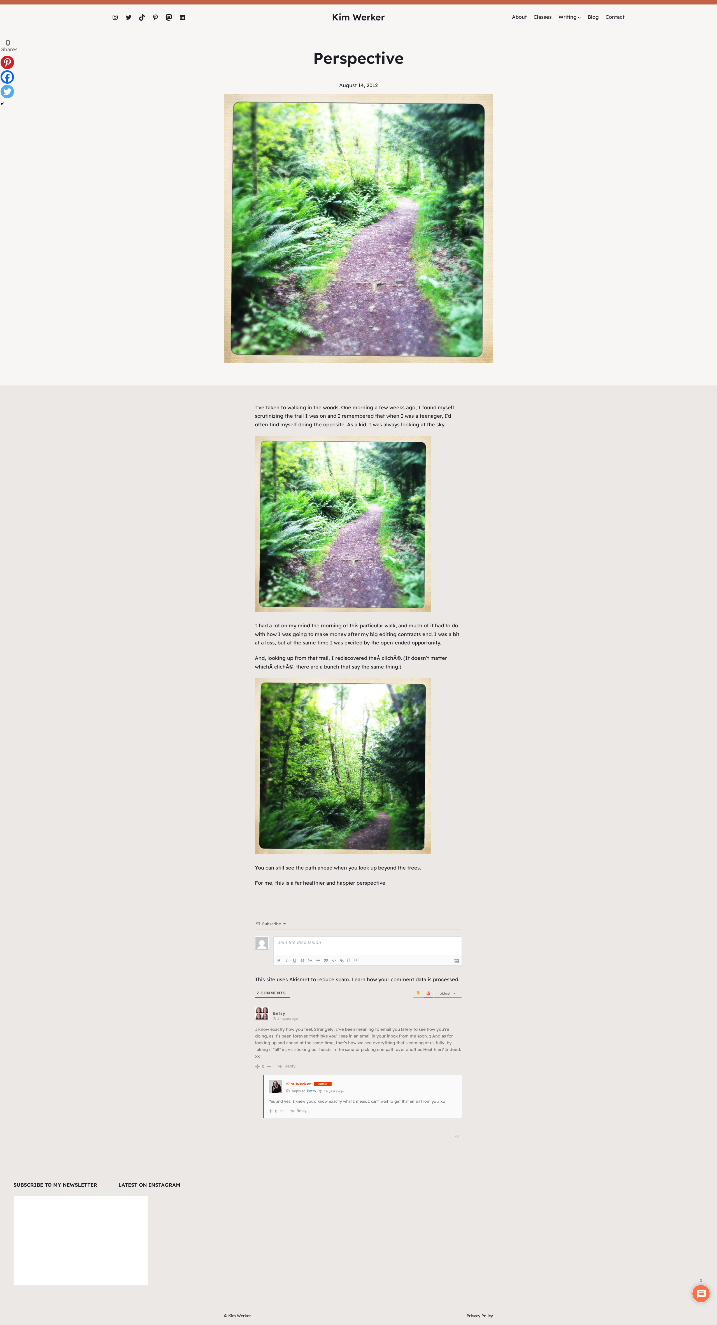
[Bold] (279, 960)
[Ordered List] (310, 960)
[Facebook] (7, 77)
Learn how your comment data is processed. (405, 979)
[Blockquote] (326, 960)
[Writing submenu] (579, 17)
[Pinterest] (7, 62)
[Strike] (302, 960)
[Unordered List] (318, 960)
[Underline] (295, 960)
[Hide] (2, 104)
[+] (357, 960)
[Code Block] (334, 960)
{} (349, 960)
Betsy (311, 1091)
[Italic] (287, 960)
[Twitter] (7, 91)
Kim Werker (358, 17)
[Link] (342, 960)
